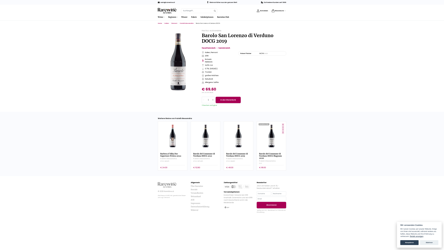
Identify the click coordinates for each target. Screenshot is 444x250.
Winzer (184, 17)
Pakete (194, 17)
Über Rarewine (197, 186)
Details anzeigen (416, 236)
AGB (192, 200)
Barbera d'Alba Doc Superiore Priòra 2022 (170, 155)
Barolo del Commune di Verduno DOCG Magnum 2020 (270, 156)
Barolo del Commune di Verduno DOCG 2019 (237, 155)
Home (160, 23)
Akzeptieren (409, 243)
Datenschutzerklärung (200, 207)
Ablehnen (429, 243)
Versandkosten (197, 193)
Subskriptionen (206, 17)
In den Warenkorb (228, 100)
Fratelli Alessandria (186, 23)
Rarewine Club (223, 17)
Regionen (172, 17)
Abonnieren (271, 205)
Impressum (195, 203)
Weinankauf (196, 196)
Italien (166, 23)
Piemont (174, 23)
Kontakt (194, 190)
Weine (160, 17)
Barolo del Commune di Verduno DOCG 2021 (204, 155)
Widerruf (194, 210)
